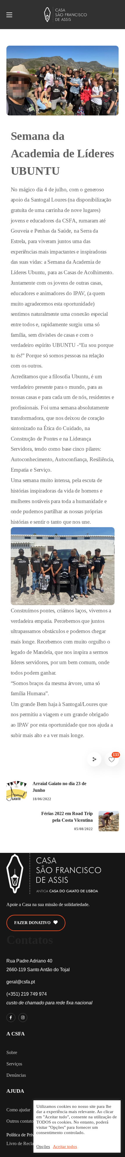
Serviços (14, 1063)
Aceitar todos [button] (65, 1146)
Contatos (29, 939)
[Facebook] (10, 1017)
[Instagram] (22, 1017)
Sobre (11, 1052)
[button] (35, 923)
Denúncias (16, 1075)
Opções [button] (43, 1146)
